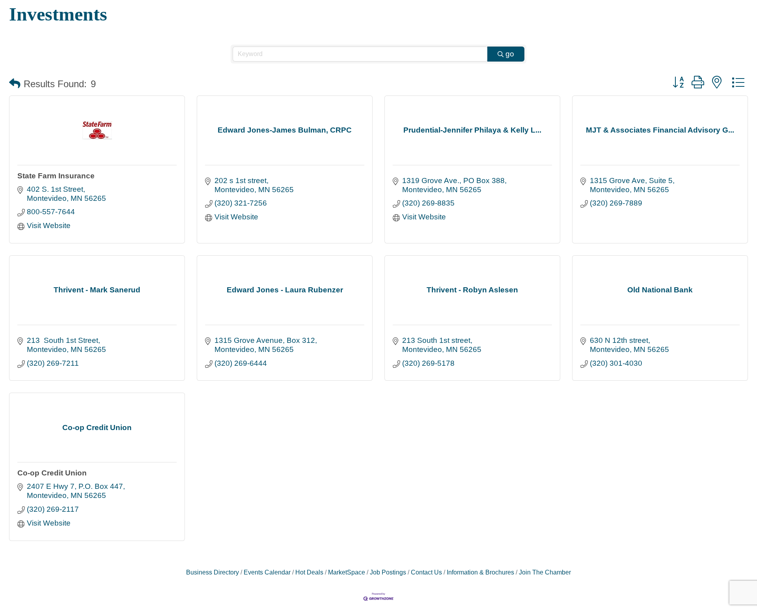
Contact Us (426, 572)
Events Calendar (267, 572)
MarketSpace (346, 572)
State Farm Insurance (56, 176)
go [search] (509, 54)
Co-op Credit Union (52, 473)
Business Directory (212, 572)
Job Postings (388, 572)
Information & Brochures (480, 572)
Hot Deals (309, 572)
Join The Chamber (545, 572)
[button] (15, 83)
